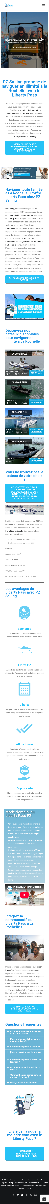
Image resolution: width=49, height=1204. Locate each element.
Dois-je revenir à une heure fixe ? (25, 1053)
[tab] (24, 1032)
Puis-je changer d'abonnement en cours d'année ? (25, 1040)
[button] (24, 148)
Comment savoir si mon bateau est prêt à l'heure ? (25, 1076)
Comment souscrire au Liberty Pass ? (25, 1068)
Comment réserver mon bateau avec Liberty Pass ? (25, 1032)
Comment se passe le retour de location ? (25, 1060)
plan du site (35, 1180)
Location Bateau (13, 1185)
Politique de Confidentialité (18, 1183)
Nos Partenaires (34, 1183)
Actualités (20, 1188)
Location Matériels (27, 1185)
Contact (29, 1188)
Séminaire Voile (40, 1185)
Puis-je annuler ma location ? (24, 1082)
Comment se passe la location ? (25, 1046)
